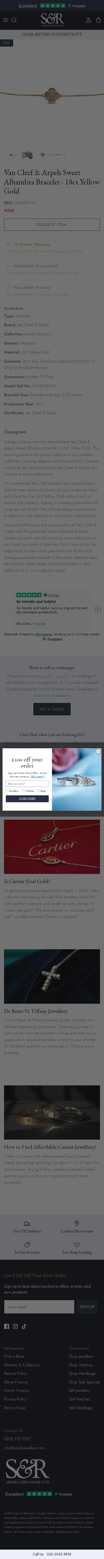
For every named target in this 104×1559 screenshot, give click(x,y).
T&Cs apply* (38, 776)
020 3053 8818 (59, 1554)
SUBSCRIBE (27, 799)
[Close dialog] (98, 751)
